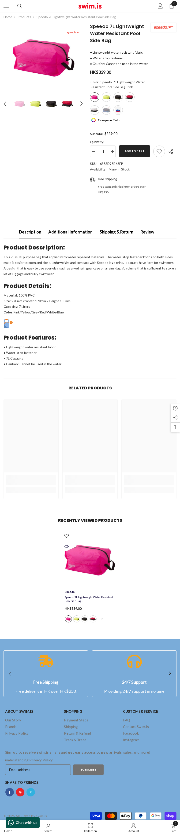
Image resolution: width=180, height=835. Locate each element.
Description (30, 231)
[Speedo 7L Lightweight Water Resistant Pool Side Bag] (90, 559)
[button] (4, 103)
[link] (31, 483)
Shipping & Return (116, 231)
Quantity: (97, 142)
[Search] (19, 6)
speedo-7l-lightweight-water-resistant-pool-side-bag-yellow (76, 618)
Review (147, 231)
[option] (43, 57)
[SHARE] (169, 151)
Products (24, 17)
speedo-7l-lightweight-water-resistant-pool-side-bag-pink (68, 618)
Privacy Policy (41, 760)
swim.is (41, 816)
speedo (70, 592)
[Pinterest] (20, 792)
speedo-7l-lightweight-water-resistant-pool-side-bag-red (93, 618)
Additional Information (70, 231)
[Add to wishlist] (159, 151)
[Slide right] (169, 673)
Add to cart (135, 151)
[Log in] (160, 5)
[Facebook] (9, 792)
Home (8, 17)
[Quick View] (66, 546)
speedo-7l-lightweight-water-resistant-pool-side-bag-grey (84, 618)
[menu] (6, 6)
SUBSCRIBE (88, 769)
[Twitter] (30, 792)
